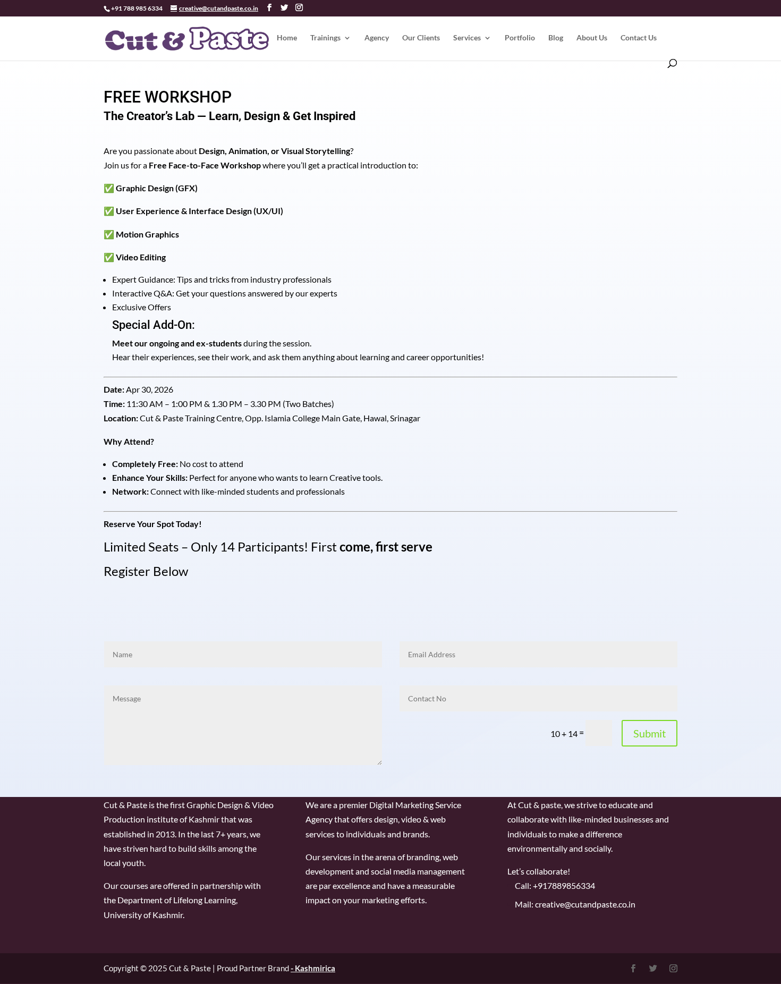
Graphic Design (214, 805)
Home (287, 38)
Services (467, 38)
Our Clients (421, 38)
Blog (555, 38)
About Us (591, 38)
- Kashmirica (313, 968)
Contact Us (639, 38)
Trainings (325, 38)
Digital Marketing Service (415, 805)
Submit (649, 733)
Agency (376, 38)
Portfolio (520, 38)
